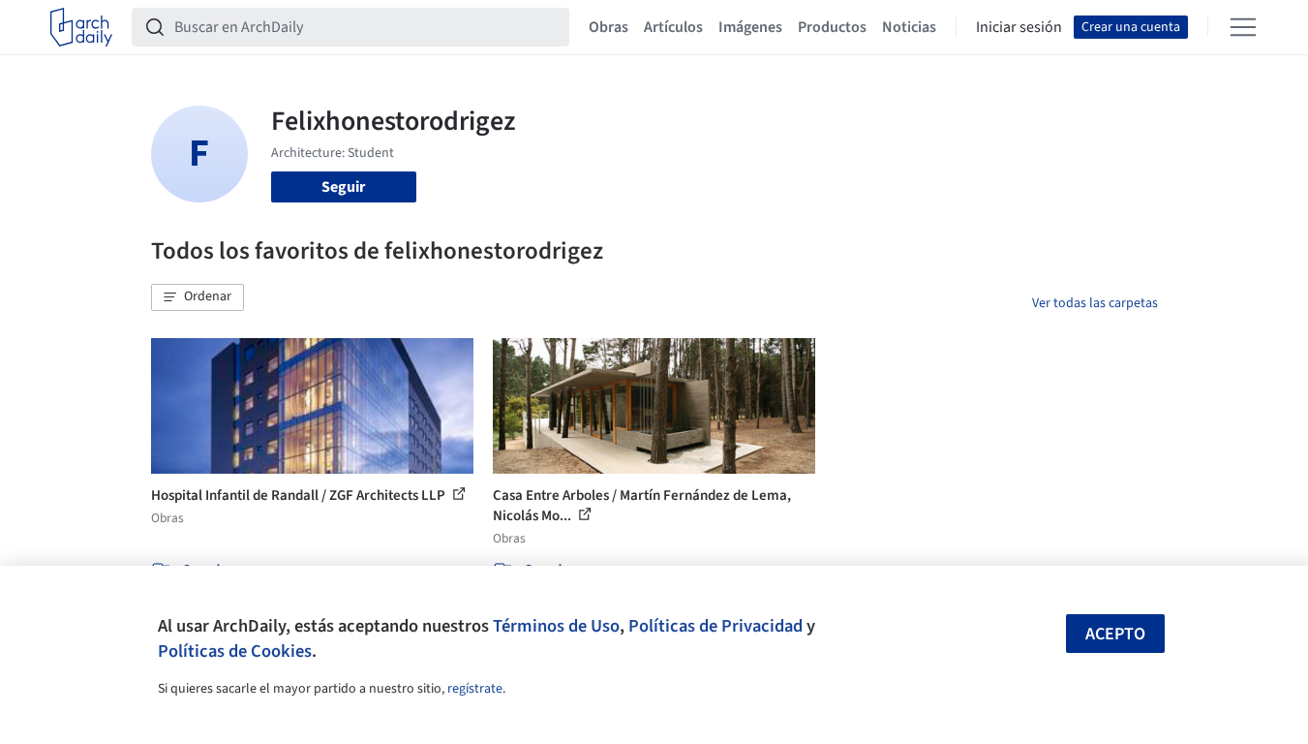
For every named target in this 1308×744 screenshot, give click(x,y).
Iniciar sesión (1019, 27)
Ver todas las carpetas (1095, 303)
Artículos (673, 27)
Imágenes (750, 27)
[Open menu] (1243, 27)
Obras (608, 27)
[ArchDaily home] (81, 27)
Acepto (1115, 634)
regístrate (474, 688)
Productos (832, 27)
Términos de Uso (556, 625)
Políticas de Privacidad (715, 625)
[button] (197, 297)
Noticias (909, 27)
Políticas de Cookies (235, 651)
